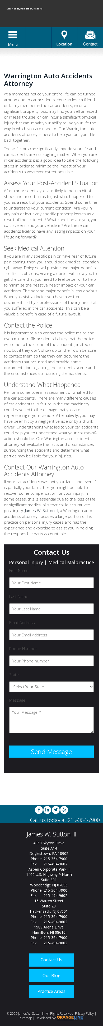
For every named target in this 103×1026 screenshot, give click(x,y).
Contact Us (51, 960)
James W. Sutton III (41, 510)
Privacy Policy (84, 1013)
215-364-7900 (84, 820)
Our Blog (51, 975)
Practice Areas (51, 991)
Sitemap (26, 1018)
